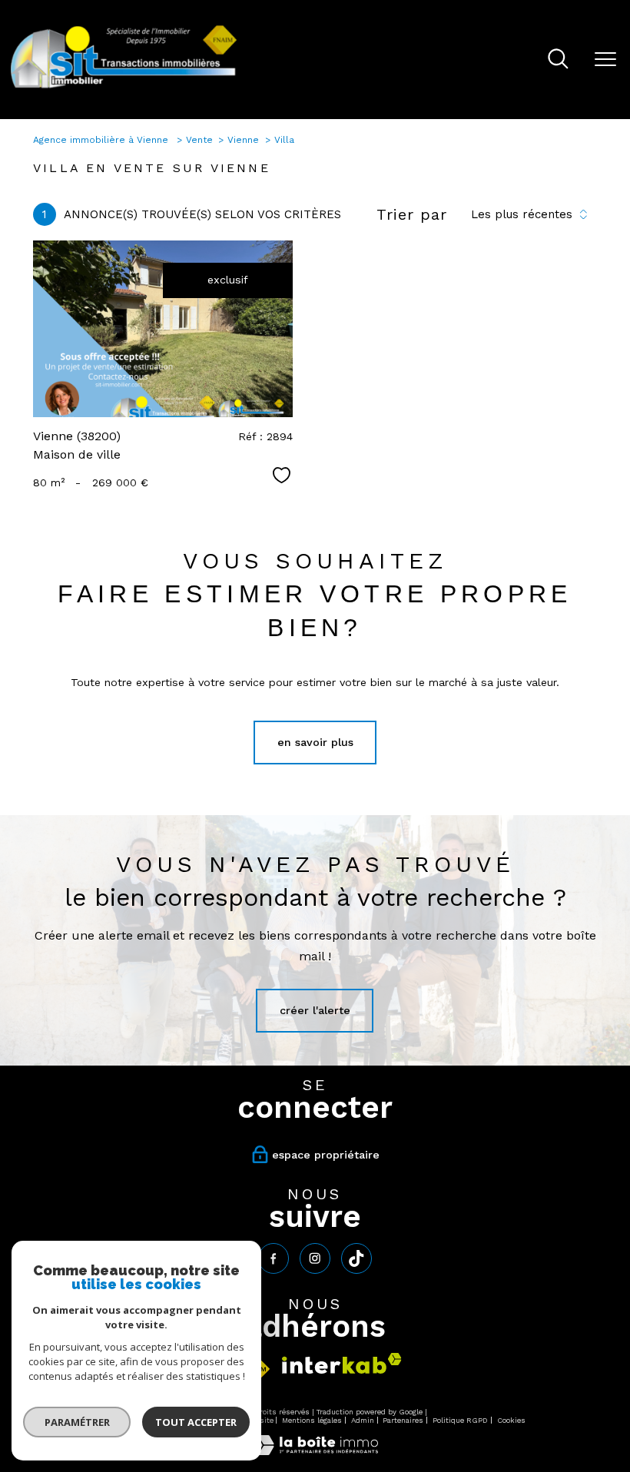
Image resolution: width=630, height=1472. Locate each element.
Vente (199, 139)
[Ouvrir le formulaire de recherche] (558, 60)
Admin (362, 1420)
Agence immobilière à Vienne (102, 139)
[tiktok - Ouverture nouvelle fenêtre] (356, 1258)
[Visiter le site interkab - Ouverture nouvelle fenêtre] (342, 1363)
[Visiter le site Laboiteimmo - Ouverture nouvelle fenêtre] (315, 1451)
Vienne (243, 139)
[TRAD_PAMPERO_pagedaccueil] (124, 87)
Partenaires (403, 1420)
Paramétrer (77, 1422)
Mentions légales (312, 1420)
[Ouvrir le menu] (605, 60)
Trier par (411, 214)
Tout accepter (196, 1422)
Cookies (511, 1420)
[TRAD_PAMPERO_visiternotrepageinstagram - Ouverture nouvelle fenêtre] (315, 1258)
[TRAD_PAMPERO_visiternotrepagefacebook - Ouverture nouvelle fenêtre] (273, 1258)
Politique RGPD (460, 1420)
